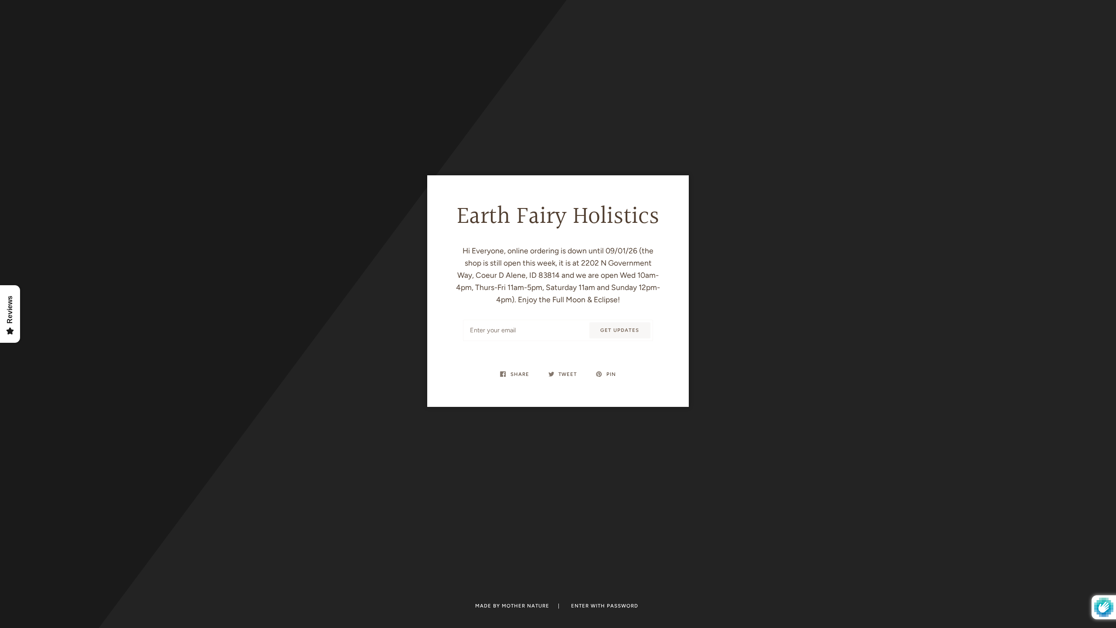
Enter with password (604, 606)
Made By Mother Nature (513, 606)
